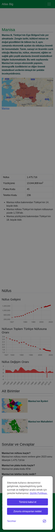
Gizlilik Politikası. (39, 493)
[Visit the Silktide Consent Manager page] (44, 521)
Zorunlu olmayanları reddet (27, 511)
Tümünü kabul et (27, 502)
